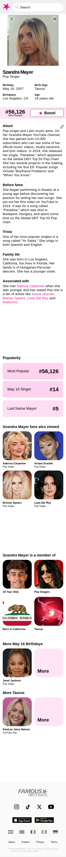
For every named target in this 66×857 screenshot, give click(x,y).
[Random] (54, 19)
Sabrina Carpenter (30, 286)
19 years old (44, 98)
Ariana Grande (43, 294)
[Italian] (44, 832)
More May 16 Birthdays (23, 644)
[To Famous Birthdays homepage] (6, 7)
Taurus (40, 88)
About (11, 842)
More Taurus (14, 693)
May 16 (8, 88)
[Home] (33, 793)
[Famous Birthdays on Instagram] (15, 807)
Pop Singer (11, 76)
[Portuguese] (21, 832)
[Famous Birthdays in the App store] (22, 820)
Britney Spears (14, 298)
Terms (54, 842)
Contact (25, 842)
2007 (20, 88)
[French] (33, 832)
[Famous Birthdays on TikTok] (26, 807)
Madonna (10, 302)
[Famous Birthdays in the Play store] (44, 820)
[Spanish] (10, 832)
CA (26, 98)
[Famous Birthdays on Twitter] (37, 807)
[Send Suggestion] (62, 127)
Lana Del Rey (37, 298)
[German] (55, 832)
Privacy (40, 842)
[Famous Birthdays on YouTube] (50, 806)
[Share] (12, 19)
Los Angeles (12, 98)
